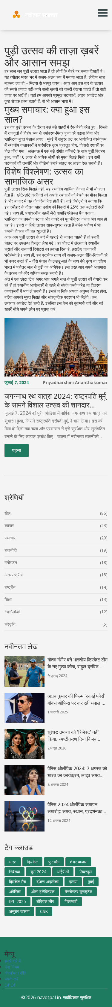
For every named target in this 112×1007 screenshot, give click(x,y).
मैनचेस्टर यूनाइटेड (78, 891)
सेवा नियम (11, 967)
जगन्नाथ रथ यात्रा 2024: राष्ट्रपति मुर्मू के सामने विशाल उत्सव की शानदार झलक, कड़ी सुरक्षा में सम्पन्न (55, 400)
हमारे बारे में (12, 961)
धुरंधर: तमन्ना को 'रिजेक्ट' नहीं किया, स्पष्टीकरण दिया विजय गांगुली (73, 736)
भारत (12, 862)
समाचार (10, 538)
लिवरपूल (85, 871)
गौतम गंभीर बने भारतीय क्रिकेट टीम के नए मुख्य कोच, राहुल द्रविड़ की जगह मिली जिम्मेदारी (77, 663)
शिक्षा (8, 599)
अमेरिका (15, 891)
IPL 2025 (17, 901)
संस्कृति (10, 624)
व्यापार (9, 525)
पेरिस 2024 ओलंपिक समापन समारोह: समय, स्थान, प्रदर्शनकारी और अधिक (76, 808)
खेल (7, 513)
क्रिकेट (32, 862)
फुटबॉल (53, 862)
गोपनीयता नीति (15, 973)
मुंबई (91, 881)
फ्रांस (73, 881)
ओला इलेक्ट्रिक (42, 891)
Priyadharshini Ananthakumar (75, 382)
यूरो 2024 (38, 871)
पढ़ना (16, 450)
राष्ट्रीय (10, 587)
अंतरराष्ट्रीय (13, 575)
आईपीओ (63, 871)
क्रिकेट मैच (17, 881)
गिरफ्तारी (71, 901)
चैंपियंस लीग (45, 901)
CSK (44, 911)
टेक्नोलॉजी (12, 612)
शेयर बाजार (78, 862)
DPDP (10, 985)
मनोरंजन (10, 562)
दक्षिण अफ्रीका (47, 881)
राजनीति (10, 550)
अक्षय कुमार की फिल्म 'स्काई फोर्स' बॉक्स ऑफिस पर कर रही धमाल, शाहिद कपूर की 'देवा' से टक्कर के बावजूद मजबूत (76, 699)
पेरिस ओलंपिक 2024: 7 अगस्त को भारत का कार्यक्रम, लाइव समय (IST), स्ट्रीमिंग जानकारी (77, 772)
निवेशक (14, 871)
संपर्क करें (11, 979)
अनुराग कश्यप (19, 911)
